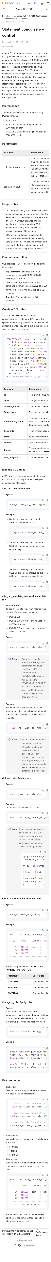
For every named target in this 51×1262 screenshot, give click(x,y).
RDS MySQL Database (38, 16)
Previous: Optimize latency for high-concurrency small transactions (18, 1232)
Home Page (6, 16)
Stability (25, 18)
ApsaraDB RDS (20, 16)
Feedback (30, 1245)
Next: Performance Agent (42, 1232)
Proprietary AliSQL (12, 18)
